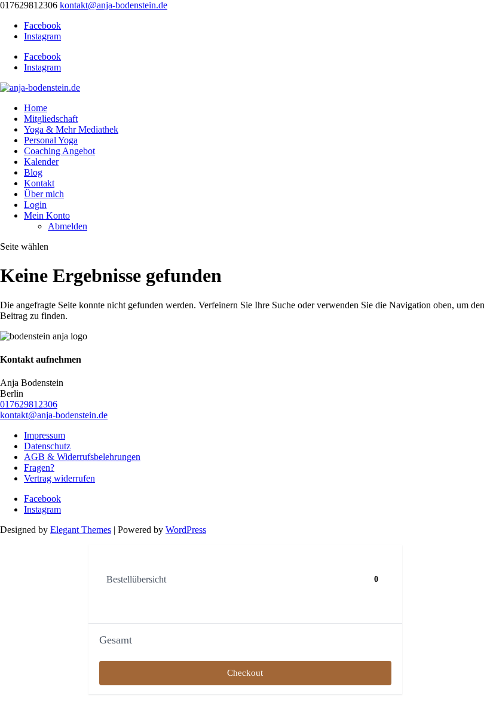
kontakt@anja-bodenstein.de (54, 415)
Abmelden (67, 226)
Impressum (44, 435)
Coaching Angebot (59, 151)
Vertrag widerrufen (59, 478)
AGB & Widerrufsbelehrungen (82, 457)
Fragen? (39, 467)
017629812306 (28, 404)
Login (35, 205)
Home (35, 108)
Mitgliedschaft (51, 119)
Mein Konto (47, 215)
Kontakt (39, 183)
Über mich (44, 194)
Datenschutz (47, 446)
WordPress (186, 530)
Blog (33, 172)
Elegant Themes (80, 530)
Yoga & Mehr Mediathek (71, 129)
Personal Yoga (51, 140)
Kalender (41, 162)
